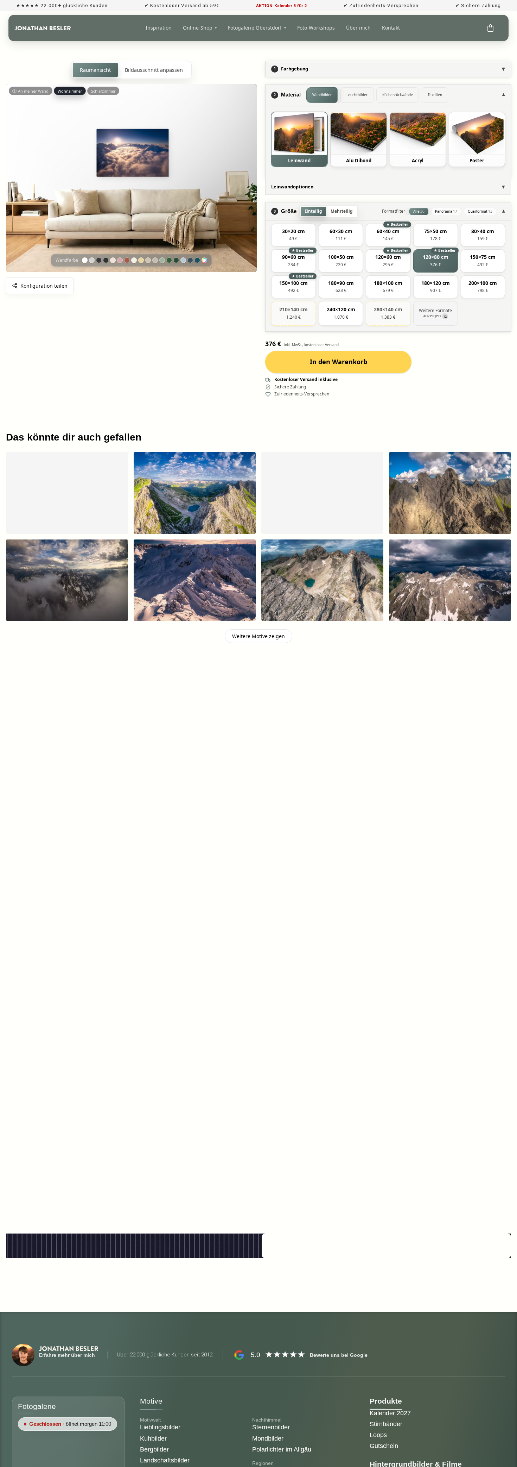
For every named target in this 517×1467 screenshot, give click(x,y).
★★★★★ (285, 1354)
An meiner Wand (33, 91)
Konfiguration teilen (44, 285)
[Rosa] (113, 260)
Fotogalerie (37, 1406)
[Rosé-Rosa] (120, 260)
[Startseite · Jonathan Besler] (42, 28)
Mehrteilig (341, 211)
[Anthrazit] (99, 260)
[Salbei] (162, 260)
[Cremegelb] (141, 260)
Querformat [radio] (480, 211)
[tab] (322, 95)
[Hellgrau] (92, 260)
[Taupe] (155, 260)
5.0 (255, 1355)
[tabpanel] (388, 142)
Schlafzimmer (103, 91)
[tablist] (401, 95)
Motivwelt (150, 1420)
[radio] (293, 235)
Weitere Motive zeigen (258, 636)
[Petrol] (197, 260)
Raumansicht (95, 70)
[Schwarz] (106, 260)
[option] (299, 139)
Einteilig (313, 211)
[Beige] (148, 260)
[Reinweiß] (85, 260)
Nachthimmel (266, 1420)
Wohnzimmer (70, 91)
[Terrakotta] (127, 260)
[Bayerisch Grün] (176, 260)
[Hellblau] (183, 260)
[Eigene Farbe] (204, 260)
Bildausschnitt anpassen (154, 70)
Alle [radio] (419, 211)
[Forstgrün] (169, 260)
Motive (151, 1401)
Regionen (263, 1463)
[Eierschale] (134, 260)
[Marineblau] (190, 260)
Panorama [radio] (446, 211)
